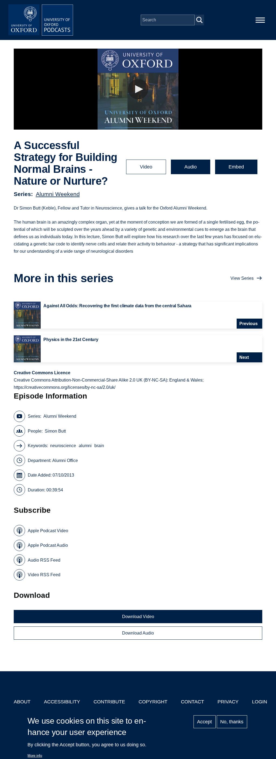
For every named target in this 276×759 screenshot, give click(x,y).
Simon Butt (55, 431)
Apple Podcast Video (48, 530)
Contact (192, 701)
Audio (190, 167)
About (22, 701)
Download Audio (138, 633)
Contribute (109, 701)
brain (99, 445)
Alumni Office (65, 460)
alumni (85, 445)
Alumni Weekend (58, 194)
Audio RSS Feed (44, 560)
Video (146, 167)
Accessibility (62, 701)
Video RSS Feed (44, 574)
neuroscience (63, 445)
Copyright (153, 701)
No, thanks (231, 721)
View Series (242, 278)
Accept (204, 721)
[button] (138, 89)
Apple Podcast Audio (48, 545)
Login (259, 701)
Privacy (228, 701)
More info (34, 756)
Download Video (138, 616)
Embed (236, 167)
